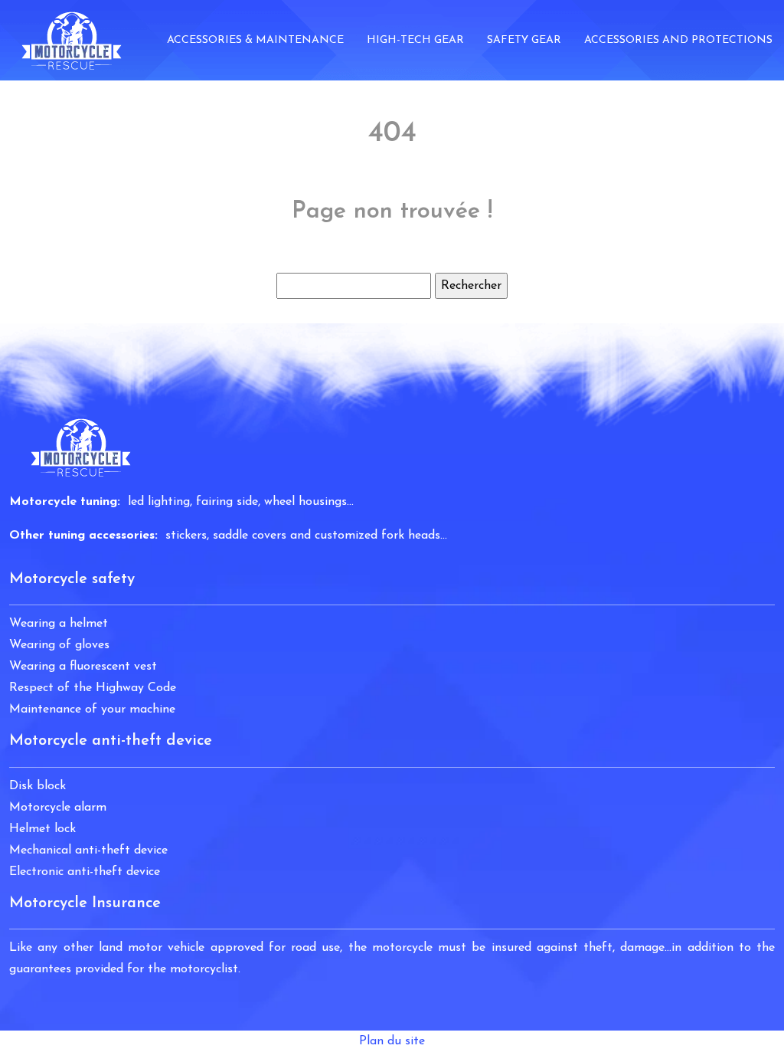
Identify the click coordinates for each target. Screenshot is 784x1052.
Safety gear (524, 40)
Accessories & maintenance (255, 40)
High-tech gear (415, 40)
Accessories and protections (678, 40)
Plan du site (392, 1041)
